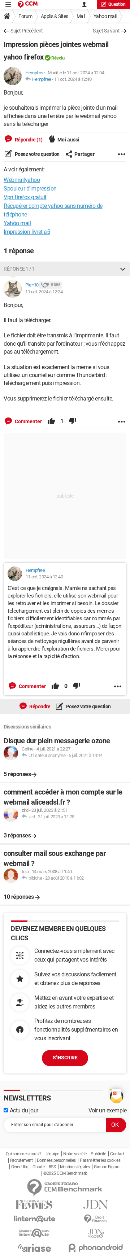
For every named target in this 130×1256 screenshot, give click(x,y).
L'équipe (52, 1153)
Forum (25, 16)
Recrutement (21, 1160)
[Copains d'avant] (34, 1233)
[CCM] (27, 4)
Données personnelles (56, 1160)
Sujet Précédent (26, 31)
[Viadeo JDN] (95, 1233)
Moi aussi (68, 140)
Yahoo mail (105, 16)
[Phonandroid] (95, 1247)
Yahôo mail (17, 223)
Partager (84, 154)
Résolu (57, 58)
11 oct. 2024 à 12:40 (72, 79)
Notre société (75, 1153)
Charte (38, 1166)
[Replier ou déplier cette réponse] (123, 269)
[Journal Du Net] (95, 1204)
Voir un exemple (107, 1110)
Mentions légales (75, 1166)
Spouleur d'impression (30, 188)
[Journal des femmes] (34, 1204)
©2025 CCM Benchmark (65, 1173)
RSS (52, 1166)
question (117, 4)
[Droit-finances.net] (95, 1219)
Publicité (98, 1153)
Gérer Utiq (20, 1166)
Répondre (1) (28, 140)
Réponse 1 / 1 (19, 269)
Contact (117, 1153)
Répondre (40, 706)
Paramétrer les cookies (100, 1160)
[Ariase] (34, 1248)
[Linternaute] (34, 1219)
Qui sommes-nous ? (24, 1153)
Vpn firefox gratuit (25, 197)
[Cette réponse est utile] (51, 421)
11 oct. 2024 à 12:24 (43, 291)
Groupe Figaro (107, 1166)
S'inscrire (65, 1057)
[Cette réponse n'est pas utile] (72, 421)
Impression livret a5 (27, 231)
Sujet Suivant (106, 31)
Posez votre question (37, 154)
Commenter (28, 421)
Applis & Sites (54, 16)
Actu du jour (23, 1110)
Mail (81, 16)
